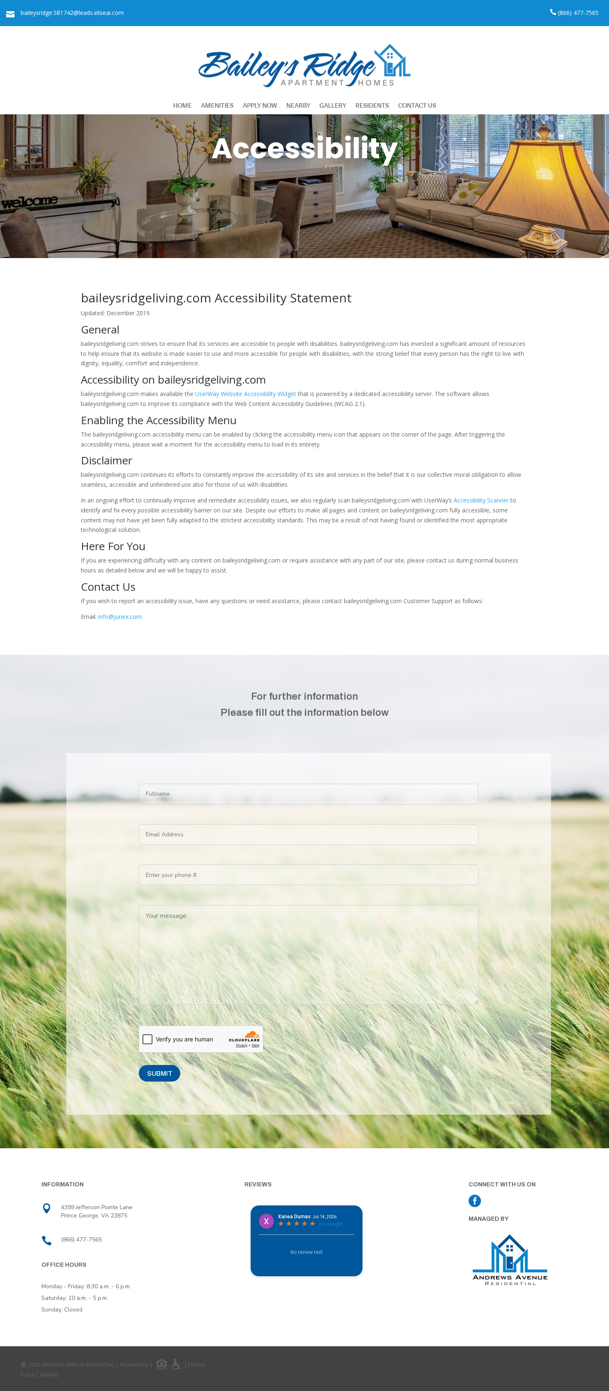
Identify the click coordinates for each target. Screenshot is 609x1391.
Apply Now (260, 105)
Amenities (217, 105)
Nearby (298, 105)
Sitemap (49, 1374)
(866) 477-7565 (578, 13)
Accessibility (134, 1364)
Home (182, 105)
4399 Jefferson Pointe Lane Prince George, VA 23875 (97, 1211)
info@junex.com (120, 617)
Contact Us (417, 105)
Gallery (332, 105)
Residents (372, 105)
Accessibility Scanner (481, 500)
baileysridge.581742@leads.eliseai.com (72, 13)
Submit (159, 1073)
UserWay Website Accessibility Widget (245, 394)
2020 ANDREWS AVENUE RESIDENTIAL (71, 1364)
